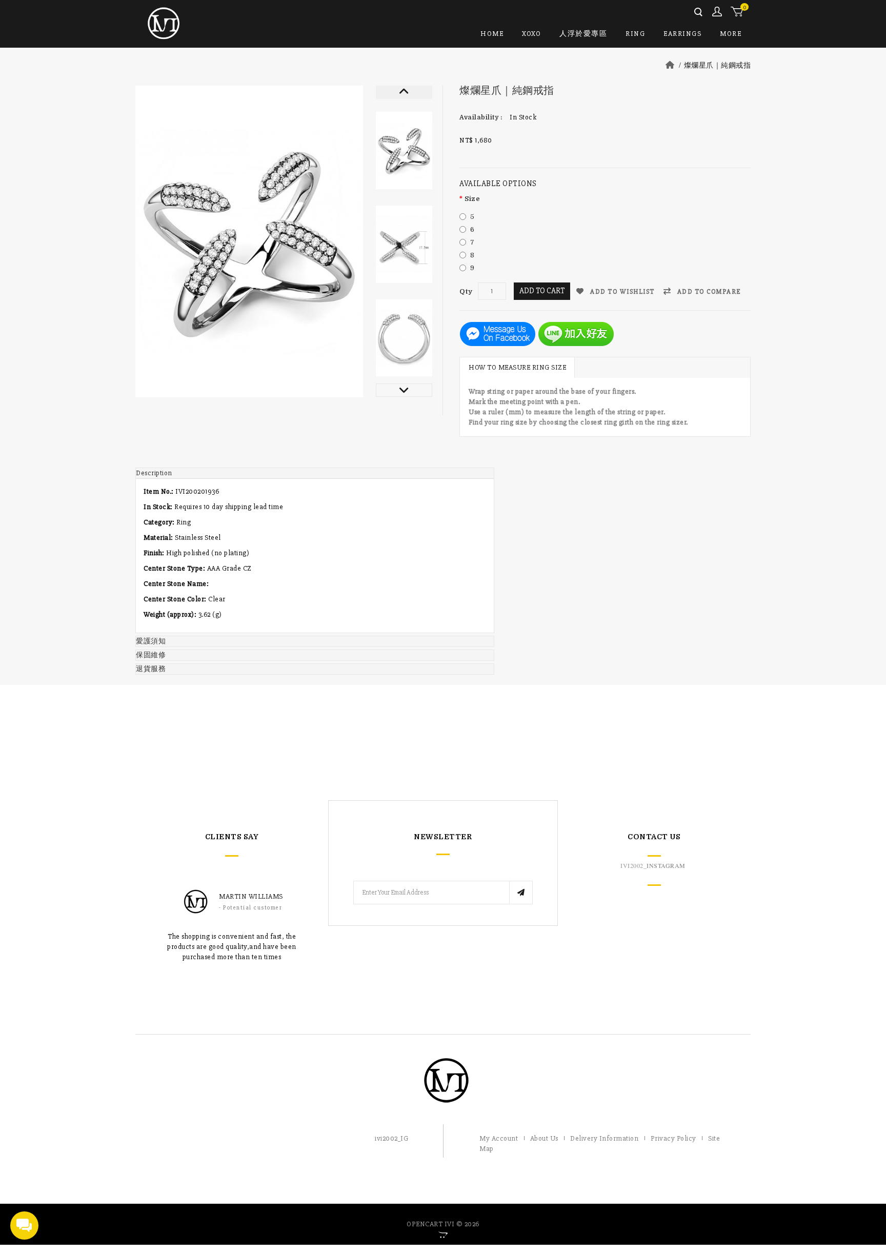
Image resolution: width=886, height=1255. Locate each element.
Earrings (682, 33)
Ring (635, 33)
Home (492, 33)
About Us (544, 1138)
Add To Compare (708, 292)
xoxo (531, 33)
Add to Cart (542, 290)
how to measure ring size (517, 367)
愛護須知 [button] (151, 641)
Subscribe (520, 892)
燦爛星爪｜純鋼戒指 (717, 65)
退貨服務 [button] (151, 668)
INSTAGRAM (666, 865)
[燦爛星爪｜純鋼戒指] (404, 150)
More (730, 33)
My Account (718, 12)
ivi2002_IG (391, 1138)
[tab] (315, 473)
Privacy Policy (673, 1138)
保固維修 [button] (151, 655)
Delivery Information (604, 1138)
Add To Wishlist (622, 292)
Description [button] (154, 473)
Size (472, 199)
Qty (466, 291)
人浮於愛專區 (583, 33)
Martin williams (251, 896)
